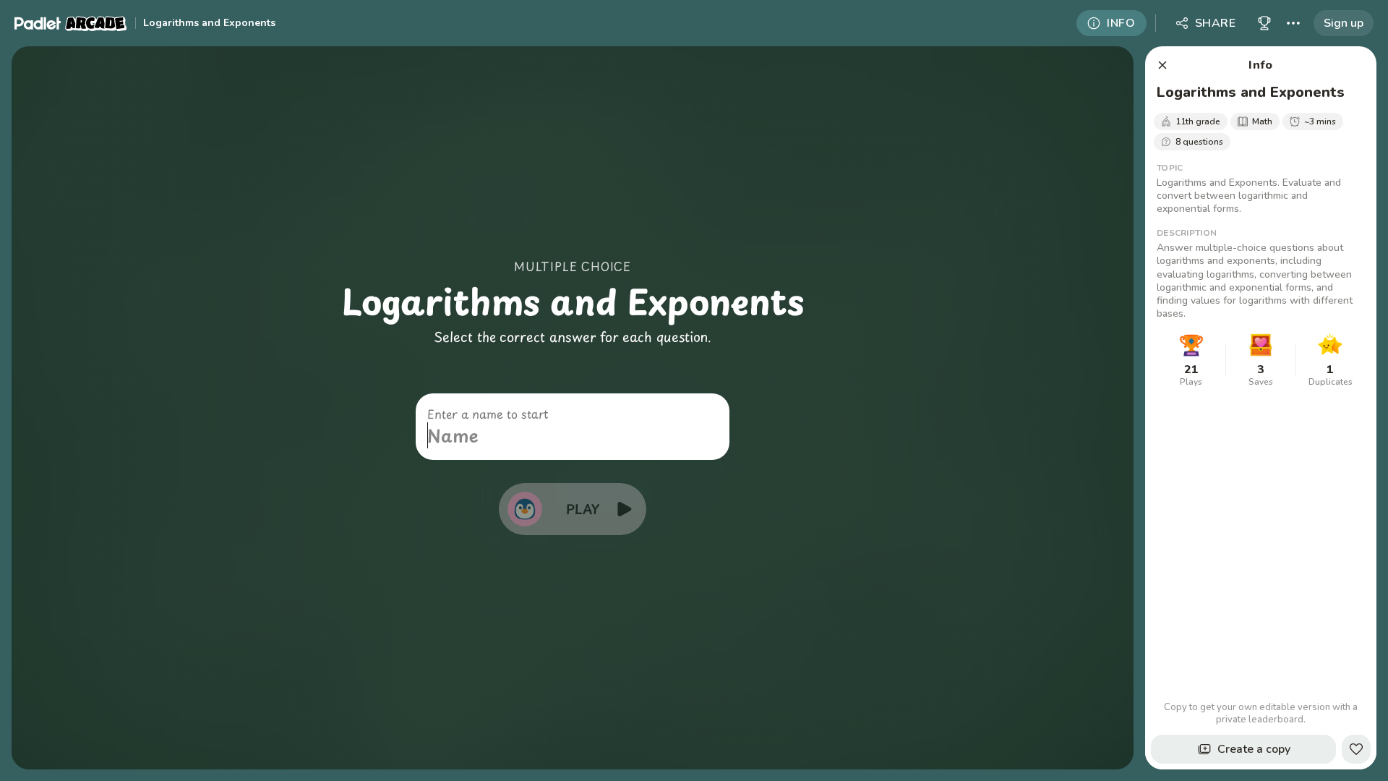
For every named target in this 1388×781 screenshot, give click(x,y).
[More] (1293, 23)
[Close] (1162, 65)
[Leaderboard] (1264, 23)
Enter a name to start (487, 413)
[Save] (1356, 749)
